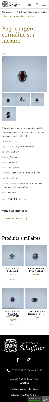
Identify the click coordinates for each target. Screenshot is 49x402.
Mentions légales (18, 389)
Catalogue (21, 12)
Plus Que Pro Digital (30, 394)
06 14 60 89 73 (35, 370)
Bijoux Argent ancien (37, 12)
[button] (3, 53)
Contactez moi (14, 218)
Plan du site (33, 389)
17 (45, 399)
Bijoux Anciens (8, 12)
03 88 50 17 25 (19, 370)
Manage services (34, 398)
